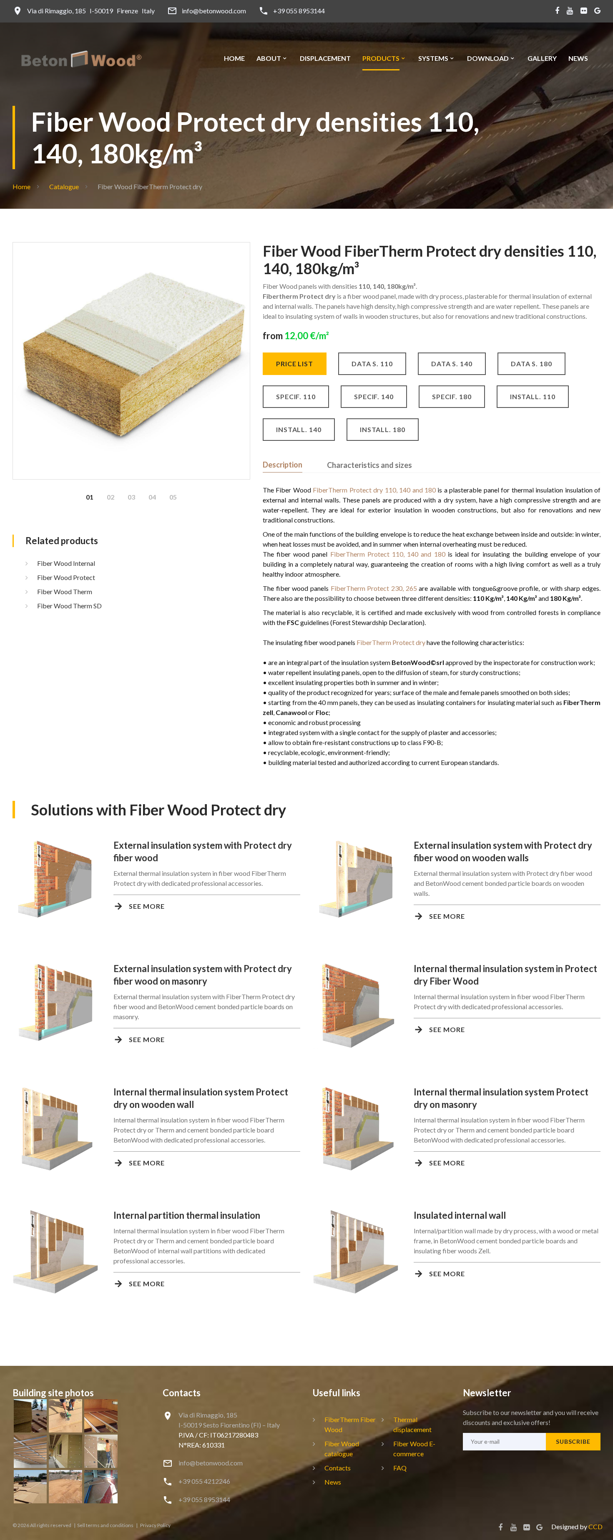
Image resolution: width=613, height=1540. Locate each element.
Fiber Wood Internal (66, 563)
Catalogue (64, 186)
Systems (433, 58)
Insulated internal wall (460, 1215)
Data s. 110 (372, 364)
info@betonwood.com (214, 11)
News (578, 58)
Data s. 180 (531, 364)
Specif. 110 (296, 396)
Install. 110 (532, 396)
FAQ (400, 1468)
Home (234, 58)
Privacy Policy (155, 1525)
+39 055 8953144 (299, 11)
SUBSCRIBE (573, 1441)
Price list (294, 364)
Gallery (542, 58)
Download (488, 58)
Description (282, 464)
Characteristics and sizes (369, 465)
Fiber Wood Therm (64, 591)
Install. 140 (299, 429)
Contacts (337, 1468)
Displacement (325, 58)
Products (380, 58)
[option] (131, 360)
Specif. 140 (374, 396)
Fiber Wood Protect (66, 577)
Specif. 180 (452, 396)
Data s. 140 (451, 364)
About (268, 58)
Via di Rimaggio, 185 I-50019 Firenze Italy (91, 11)
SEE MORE (147, 906)
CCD (595, 1526)
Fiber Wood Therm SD (69, 606)
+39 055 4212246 (204, 1481)
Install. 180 (382, 429)
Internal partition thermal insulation (186, 1215)
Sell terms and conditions (105, 1525)
